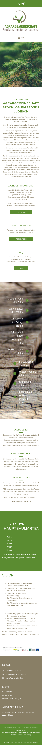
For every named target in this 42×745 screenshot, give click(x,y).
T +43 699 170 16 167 (14, 670)
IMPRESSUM (7, 692)
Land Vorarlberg (25, 735)
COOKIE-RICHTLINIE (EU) (11, 699)
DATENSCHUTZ (8, 695)
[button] (21, 212)
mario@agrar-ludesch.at (14, 678)
